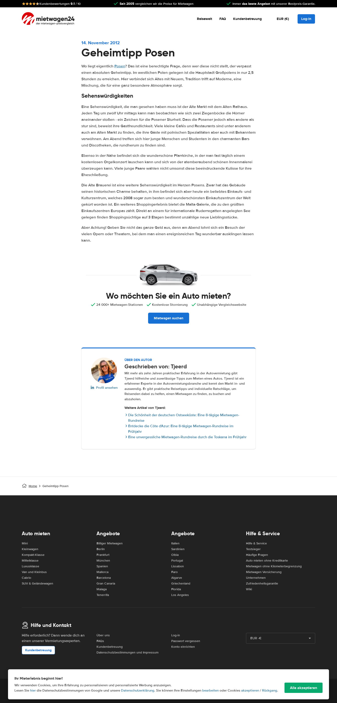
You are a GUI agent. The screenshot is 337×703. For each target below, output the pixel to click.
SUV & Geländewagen (37, 583)
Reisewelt (204, 18)
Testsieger (253, 549)
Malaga (102, 589)
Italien (175, 543)
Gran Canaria (106, 583)
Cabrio (26, 578)
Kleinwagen (30, 549)
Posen (119, 66)
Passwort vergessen (185, 641)
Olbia (175, 555)
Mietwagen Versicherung (264, 572)
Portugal (177, 560)
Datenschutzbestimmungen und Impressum (127, 652)
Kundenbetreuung (247, 18)
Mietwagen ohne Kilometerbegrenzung (274, 566)
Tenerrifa (103, 595)
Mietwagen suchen (168, 318)
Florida (176, 589)
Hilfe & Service (256, 543)
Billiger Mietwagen (110, 543)
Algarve (176, 578)
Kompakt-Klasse (33, 555)
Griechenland (180, 583)
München (103, 560)
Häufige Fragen (257, 555)
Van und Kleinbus (34, 572)
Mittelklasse (30, 560)
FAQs (100, 641)
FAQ (222, 18)
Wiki (249, 589)
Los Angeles (180, 595)
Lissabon (177, 566)
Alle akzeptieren (303, 687)
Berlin (101, 549)
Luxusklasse (30, 566)
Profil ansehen (107, 388)
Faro (174, 572)
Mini (25, 543)
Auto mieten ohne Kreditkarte (267, 560)
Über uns (103, 635)
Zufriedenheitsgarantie (262, 583)
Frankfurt (103, 555)
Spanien (102, 566)
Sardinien (178, 549)
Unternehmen (256, 578)
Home (33, 486)
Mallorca (102, 572)
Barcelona (104, 578)
